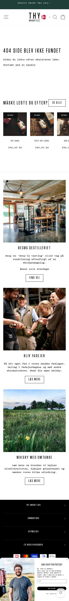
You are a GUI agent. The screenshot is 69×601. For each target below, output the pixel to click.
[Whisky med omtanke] (34, 420)
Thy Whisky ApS (33, 505)
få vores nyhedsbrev (33, 545)
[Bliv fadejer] (34, 319)
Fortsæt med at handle (19, 64)
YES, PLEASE (51, 588)
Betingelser (33, 531)
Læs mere (34, 379)
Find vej (34, 278)
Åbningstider (33, 518)
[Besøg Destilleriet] (34, 211)
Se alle (57, 102)
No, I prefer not (52, 593)
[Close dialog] (67, 560)
